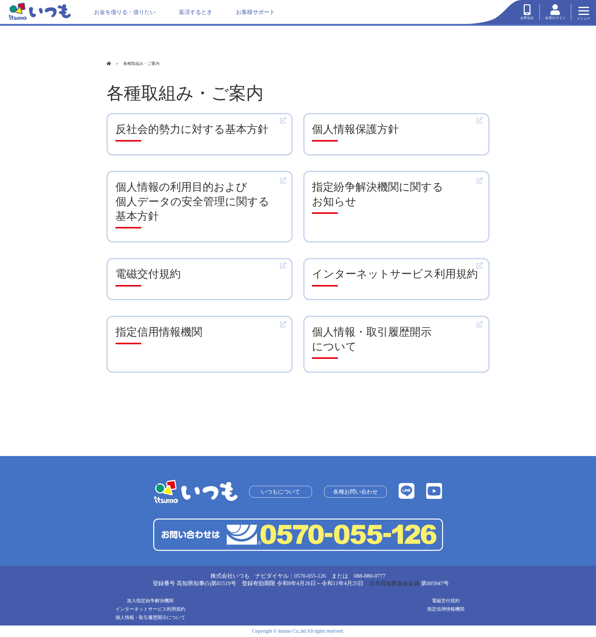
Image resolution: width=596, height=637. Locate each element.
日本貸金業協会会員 (394, 583)
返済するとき (195, 12)
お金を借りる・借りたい (125, 12)
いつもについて (280, 492)
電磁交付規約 (446, 600)
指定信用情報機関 (445, 609)
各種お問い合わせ (355, 492)
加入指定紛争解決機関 (150, 600)
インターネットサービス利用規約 (150, 609)
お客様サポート (255, 12)
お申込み (527, 18)
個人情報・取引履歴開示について (150, 617)
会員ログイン (555, 18)
